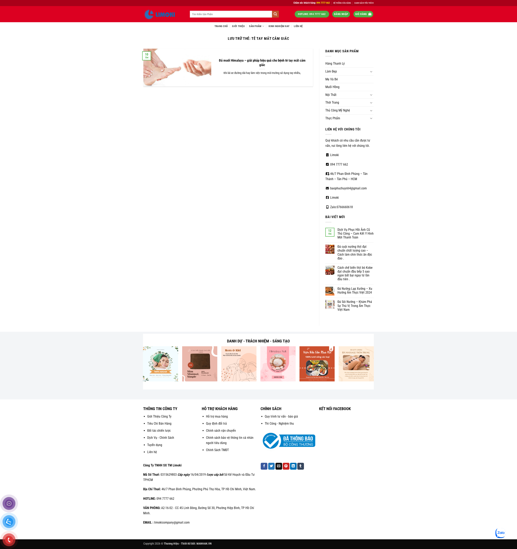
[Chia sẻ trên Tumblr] (300, 466)
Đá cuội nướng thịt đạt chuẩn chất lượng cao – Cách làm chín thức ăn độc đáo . (354, 252)
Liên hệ (152, 452)
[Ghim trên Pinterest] (286, 466)
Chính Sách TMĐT (217, 450)
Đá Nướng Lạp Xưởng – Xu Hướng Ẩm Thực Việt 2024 (354, 290)
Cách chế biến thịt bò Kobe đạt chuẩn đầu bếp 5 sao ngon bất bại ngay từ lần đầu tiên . (355, 273)
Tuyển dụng (154, 445)
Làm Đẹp (331, 71)
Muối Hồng (332, 87)
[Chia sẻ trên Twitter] (271, 466)
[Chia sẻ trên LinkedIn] (293, 466)
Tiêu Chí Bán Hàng (159, 423)
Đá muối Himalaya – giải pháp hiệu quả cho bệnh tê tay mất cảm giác (262, 63)
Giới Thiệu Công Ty (159, 416)
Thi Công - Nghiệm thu (279, 423)
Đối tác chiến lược (159, 430)
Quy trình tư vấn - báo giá (281, 416)
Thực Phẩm (332, 118)
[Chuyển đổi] (371, 71)
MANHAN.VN (204, 543)
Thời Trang (332, 102)
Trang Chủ (221, 26)
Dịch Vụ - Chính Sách (160, 438)
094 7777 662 (338, 164)
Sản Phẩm (255, 26)
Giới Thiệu (238, 26)
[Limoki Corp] (163, 14)
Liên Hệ (298, 26)
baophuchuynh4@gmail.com (348, 188)
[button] (341, 14)
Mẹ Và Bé (331, 79)
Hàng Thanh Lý (335, 63)
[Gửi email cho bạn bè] (278, 466)
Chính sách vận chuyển (221, 430)
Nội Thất (330, 95)
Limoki (334, 155)
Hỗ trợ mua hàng (217, 416)
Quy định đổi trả (216, 423)
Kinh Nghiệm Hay (279, 26)
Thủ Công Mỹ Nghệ (337, 110)
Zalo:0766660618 (341, 207)
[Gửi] (275, 14)
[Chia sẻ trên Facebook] (264, 466)
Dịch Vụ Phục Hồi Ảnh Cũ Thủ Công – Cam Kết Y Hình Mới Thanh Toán (355, 233)
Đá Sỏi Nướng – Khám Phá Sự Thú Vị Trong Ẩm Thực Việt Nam (354, 305)
